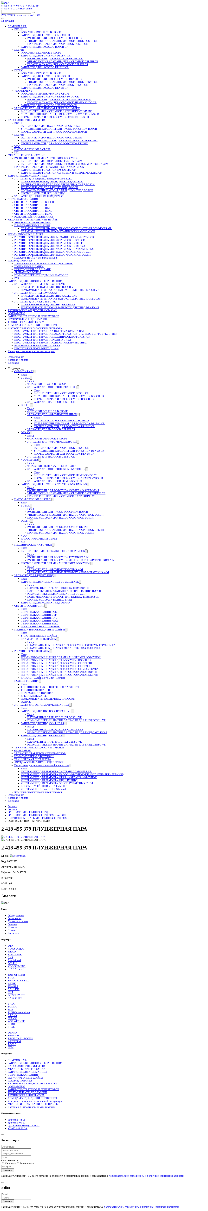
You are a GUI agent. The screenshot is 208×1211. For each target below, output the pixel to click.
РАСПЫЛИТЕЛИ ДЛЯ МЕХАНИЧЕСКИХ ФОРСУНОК (46, 158)
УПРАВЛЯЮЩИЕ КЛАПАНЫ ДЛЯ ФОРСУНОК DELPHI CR (62, 61)
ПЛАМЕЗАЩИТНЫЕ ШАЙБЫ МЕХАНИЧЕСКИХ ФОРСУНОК (58, 231)
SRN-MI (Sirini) (16, 974)
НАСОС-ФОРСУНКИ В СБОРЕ (32, 149)
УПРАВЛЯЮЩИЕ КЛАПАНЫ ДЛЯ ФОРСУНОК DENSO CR (62, 82)
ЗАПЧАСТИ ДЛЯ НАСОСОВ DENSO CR (44, 87)
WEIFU (12, 983)
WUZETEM (14, 1041)
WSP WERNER (16, 1021)
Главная (12, 806)
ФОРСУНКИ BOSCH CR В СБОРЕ (41, 32)
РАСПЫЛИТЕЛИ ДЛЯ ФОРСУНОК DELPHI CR (55, 58)
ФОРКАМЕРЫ (16, 313)
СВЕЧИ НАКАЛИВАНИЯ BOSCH (34, 202)
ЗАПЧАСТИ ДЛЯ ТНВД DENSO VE (35, 301)
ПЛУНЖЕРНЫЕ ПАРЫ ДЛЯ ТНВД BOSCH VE (48, 287)
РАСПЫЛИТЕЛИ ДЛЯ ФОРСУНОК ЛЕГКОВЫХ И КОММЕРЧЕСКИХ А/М (64, 164)
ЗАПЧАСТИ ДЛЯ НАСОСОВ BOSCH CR (44, 46)
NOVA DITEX (16, 948)
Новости (12, 927)
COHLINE (14, 989)
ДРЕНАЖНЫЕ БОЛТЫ (27, 272)
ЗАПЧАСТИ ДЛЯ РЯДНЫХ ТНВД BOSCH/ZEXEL (43, 178)
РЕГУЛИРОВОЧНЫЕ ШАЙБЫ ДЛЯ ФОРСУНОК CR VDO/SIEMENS (54, 248)
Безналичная (27, 1163)
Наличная (10, 1163)
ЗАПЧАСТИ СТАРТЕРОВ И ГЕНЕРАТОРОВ (33, 316)
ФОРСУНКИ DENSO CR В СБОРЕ (41, 73)
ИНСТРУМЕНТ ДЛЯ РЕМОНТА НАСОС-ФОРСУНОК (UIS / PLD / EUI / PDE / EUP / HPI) (65, 333)
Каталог (12, 809)
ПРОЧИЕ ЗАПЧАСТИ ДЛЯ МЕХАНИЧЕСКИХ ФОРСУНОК (49, 166)
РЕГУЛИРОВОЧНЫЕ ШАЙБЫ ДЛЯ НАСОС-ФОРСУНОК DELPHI (52, 254)
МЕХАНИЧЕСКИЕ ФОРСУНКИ (26, 155)
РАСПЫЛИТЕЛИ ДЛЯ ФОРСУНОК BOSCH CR (54, 38)
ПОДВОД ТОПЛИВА (20, 260)
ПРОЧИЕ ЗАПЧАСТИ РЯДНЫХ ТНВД (43, 193)
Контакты (13, 362)
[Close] (2, 1134)
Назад (24, 374)
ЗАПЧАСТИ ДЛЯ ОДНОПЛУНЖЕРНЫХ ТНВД (35, 281)
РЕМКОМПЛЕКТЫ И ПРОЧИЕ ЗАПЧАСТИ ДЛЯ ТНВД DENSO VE (60, 307)
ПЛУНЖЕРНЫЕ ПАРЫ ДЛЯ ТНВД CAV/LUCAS (49, 295)
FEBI (10, 1047)
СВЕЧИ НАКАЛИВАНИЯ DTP (32, 205)
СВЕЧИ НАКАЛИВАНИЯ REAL (33, 210)
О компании (14, 918)
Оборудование (16, 357)
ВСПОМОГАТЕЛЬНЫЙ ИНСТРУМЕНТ (37, 345)
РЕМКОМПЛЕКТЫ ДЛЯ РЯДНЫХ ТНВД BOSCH (49, 187)
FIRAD (12, 951)
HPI (16, 152)
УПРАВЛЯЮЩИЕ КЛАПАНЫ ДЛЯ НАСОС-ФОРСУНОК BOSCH (59, 128)
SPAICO (12, 1018)
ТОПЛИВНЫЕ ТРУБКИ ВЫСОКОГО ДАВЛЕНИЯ (43, 263)
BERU (11, 1024)
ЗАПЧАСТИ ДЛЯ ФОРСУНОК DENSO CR (45, 76)
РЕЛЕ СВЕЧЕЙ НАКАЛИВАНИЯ (33, 216)
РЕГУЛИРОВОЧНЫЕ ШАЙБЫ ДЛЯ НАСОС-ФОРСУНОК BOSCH (52, 251)
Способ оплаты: (10, 1160)
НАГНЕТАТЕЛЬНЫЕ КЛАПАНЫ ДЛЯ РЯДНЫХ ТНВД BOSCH (58, 184)
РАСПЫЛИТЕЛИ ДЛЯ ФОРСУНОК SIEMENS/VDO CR (59, 99)
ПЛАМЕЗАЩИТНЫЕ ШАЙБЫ (32, 225)
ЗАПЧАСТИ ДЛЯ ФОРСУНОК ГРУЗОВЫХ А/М (48, 169)
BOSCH (18, 29)
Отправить (8, 1170)
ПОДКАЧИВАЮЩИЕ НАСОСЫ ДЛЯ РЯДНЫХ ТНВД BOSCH (57, 190)
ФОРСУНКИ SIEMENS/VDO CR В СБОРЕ (45, 93)
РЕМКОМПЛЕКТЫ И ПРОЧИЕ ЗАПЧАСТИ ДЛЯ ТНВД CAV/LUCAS (61, 298)
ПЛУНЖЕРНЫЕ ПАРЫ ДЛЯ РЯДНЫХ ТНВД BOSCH (52, 181)
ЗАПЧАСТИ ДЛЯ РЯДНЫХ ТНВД (27, 175)
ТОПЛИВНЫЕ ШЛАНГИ (29, 266)
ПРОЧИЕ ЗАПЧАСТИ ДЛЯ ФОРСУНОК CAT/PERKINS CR (55, 117)
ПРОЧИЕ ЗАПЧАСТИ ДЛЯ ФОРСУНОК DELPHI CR (57, 64)
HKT (10, 992)
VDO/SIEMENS (23, 90)
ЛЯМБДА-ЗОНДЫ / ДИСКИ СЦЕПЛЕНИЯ (32, 325)
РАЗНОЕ (19, 278)
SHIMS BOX (15, 1035)
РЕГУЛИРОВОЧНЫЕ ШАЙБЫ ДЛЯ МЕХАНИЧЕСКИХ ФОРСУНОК (54, 237)
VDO (17, 146)
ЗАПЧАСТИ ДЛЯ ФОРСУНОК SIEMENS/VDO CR (50, 96)
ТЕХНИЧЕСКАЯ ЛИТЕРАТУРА (26, 322)
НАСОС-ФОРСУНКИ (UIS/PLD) (26, 120)
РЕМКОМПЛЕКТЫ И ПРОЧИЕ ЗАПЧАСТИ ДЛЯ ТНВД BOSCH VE (60, 289)
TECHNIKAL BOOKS (20, 1038)
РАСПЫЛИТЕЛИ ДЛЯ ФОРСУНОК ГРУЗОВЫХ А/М (51, 161)
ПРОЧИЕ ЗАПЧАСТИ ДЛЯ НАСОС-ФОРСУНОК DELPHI (54, 143)
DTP (10, 945)
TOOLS (12, 1044)
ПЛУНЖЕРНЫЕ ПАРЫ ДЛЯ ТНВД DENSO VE (48, 304)
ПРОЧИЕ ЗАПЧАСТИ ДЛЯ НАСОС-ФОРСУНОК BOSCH (54, 131)
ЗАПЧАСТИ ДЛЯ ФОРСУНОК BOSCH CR (45, 35)
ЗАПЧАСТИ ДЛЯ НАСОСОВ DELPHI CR (45, 67)
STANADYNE (16, 969)
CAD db (12, 1015)
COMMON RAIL (17, 26)
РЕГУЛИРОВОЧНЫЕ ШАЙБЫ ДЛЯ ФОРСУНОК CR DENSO (49, 246)
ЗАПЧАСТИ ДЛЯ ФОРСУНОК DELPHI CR (46, 55)
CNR (10, 957)
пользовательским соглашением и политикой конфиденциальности (146, 1175)
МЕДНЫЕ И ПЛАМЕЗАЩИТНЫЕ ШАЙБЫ (33, 219)
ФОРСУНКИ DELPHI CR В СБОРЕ (41, 52)
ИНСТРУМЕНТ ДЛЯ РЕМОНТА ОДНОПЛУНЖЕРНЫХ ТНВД (50, 342)
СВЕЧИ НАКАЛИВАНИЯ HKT (32, 207)
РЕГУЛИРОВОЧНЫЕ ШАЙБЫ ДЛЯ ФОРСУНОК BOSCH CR (49, 240)
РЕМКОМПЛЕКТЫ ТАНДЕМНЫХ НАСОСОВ (41, 275)
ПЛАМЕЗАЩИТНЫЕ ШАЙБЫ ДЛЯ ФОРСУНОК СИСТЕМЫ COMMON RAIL (66, 228)
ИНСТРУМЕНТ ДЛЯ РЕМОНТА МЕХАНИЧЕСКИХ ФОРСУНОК (52, 336)
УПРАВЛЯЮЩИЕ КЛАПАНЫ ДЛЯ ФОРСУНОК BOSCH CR (62, 41)
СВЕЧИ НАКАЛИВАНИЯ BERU (33, 213)
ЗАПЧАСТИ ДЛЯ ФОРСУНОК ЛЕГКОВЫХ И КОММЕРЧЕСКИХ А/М (61, 172)
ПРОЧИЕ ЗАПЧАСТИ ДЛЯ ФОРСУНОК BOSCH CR (57, 43)
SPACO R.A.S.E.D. (18, 980)
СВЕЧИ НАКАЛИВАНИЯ (23, 199)
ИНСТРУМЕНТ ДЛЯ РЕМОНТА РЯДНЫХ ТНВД (42, 339)
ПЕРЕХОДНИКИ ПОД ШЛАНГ (32, 269)
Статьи (12, 930)
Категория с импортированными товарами (31, 351)
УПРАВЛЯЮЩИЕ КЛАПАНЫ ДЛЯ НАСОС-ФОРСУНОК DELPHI (59, 140)
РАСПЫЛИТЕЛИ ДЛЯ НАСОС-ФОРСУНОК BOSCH (51, 125)
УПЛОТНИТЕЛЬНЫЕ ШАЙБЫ (32, 222)
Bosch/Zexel (14, 960)
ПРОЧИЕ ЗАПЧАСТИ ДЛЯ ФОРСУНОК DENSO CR (57, 84)
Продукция (7, 20)
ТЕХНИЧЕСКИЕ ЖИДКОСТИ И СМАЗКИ (32, 310)
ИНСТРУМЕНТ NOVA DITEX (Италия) (36, 348)
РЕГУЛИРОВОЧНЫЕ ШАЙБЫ (25, 234)
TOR (10, 1009)
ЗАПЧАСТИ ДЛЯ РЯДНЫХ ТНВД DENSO (38, 196)
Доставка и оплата (18, 359)
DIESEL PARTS (16, 995)
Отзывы (12, 924)
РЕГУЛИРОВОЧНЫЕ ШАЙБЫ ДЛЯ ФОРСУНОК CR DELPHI (49, 243)
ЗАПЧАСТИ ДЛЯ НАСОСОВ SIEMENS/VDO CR (49, 105)
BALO (11, 1003)
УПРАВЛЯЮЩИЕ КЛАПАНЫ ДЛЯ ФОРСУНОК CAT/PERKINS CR (60, 114)
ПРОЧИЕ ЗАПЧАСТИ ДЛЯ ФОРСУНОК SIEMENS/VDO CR (62, 102)
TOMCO (12, 1006)
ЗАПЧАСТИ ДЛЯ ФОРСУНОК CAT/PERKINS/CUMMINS (47, 108)
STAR (11, 977)
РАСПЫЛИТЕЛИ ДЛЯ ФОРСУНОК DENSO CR (54, 79)
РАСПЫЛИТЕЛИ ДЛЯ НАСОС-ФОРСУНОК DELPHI (51, 137)
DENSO (18, 70)
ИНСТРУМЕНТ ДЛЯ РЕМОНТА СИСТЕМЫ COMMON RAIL (49, 330)
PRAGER (13, 986)
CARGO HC (15, 998)
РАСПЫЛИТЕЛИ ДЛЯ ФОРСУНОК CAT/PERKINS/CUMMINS (56, 111)
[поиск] (33, 12)
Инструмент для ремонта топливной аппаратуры (35, 328)
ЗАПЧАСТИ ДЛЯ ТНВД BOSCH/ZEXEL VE (39, 284)
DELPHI (19, 49)
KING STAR (15, 954)
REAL (11, 1027)
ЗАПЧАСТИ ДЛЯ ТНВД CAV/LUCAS (35, 292)
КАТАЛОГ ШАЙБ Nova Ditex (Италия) (36, 257)
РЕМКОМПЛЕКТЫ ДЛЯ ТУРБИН (27, 319)
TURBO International (19, 1012)
